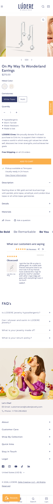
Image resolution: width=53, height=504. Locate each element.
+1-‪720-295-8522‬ (19, 411)
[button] (48, 6)
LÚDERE (13, 482)
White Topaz (9, 99)
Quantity (6, 106)
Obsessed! (12, 260)
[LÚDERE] (25, 6)
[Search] (43, 6)
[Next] (31, 59)
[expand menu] (1, 6)
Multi (22, 99)
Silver (4, 86)
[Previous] (21, 59)
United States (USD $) (12, 472)
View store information (15, 175)
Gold (11, 86)
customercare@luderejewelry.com (26, 407)
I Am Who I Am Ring (11, 274)
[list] (26, 39)
